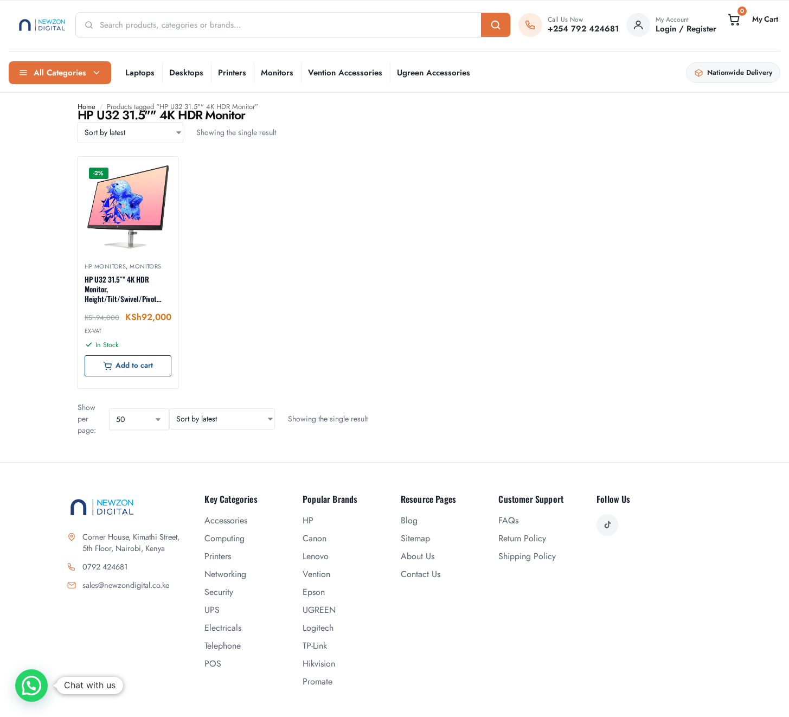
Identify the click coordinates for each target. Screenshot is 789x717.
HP (308, 520)
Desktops (186, 73)
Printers (232, 73)
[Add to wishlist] (156, 170)
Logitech (318, 628)
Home (86, 106)
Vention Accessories (345, 73)
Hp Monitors (105, 266)
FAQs (508, 520)
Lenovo (316, 556)
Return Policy (522, 538)
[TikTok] (607, 525)
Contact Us (420, 574)
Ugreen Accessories (433, 73)
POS (212, 663)
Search (495, 25)
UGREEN (319, 610)
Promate (317, 681)
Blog (409, 520)
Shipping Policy (527, 556)
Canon (314, 538)
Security (218, 592)
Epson (314, 592)
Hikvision (319, 663)
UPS (212, 610)
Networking (225, 574)
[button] (752, 19)
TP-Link (315, 645)
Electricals (222, 628)
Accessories (225, 520)
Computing (224, 538)
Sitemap (415, 538)
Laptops (140, 73)
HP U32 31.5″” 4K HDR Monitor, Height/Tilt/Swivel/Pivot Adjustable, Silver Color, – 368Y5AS (123, 289)
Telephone (222, 645)
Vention (316, 574)
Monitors (277, 73)
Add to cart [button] (134, 365)
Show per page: (87, 419)
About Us (417, 556)
